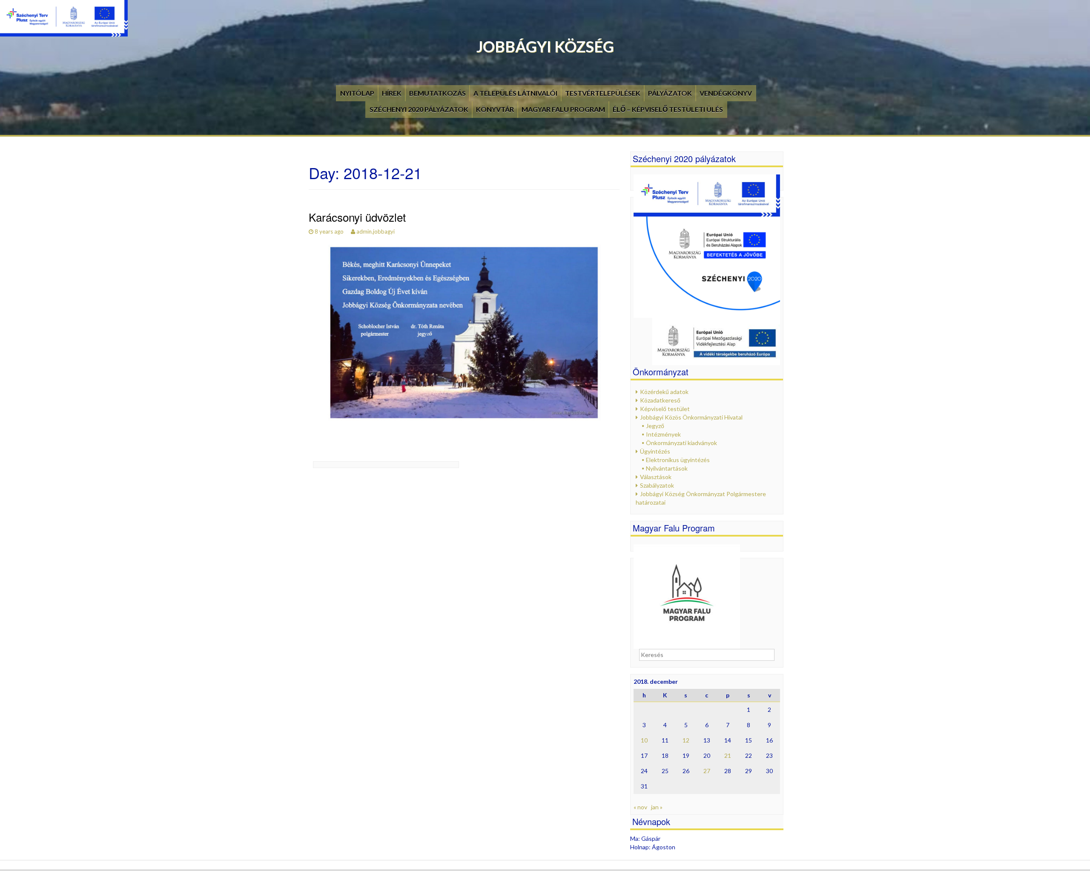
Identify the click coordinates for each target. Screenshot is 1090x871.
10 (644, 740)
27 (706, 770)
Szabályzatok (657, 485)
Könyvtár (495, 109)
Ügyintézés (655, 451)
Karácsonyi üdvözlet (357, 217)
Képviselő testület (665, 408)
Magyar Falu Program (563, 109)
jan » (657, 807)
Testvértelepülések (602, 93)
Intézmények (663, 434)
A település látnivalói (515, 93)
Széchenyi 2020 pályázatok (419, 109)
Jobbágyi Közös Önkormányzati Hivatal (691, 417)
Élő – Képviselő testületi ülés (668, 109)
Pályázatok (670, 93)
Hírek (392, 93)
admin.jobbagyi (375, 231)
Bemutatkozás (437, 93)
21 (727, 755)
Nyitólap (357, 93)
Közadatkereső (660, 400)
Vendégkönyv (726, 93)
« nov (640, 807)
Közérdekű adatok (664, 391)
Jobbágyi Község (545, 46)
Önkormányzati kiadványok (681, 442)
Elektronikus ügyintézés (678, 459)
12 (686, 740)
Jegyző (655, 425)
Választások (655, 476)
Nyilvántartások (667, 468)
